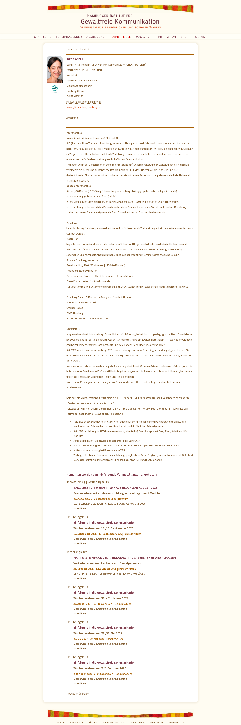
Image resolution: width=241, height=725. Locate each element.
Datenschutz (176, 722)
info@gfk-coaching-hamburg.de (83, 101)
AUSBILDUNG (95, 37)
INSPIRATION (167, 37)
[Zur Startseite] (120, 21)
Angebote (72, 117)
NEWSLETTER (137, 722)
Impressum (156, 722)
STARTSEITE (42, 37)
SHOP (184, 37)
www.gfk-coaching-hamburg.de (83, 107)
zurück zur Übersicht (77, 49)
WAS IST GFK (144, 37)
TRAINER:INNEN (120, 37)
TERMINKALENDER (69, 37)
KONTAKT (200, 37)
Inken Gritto (80, 508)
